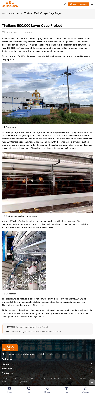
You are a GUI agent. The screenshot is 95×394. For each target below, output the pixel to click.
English (78, 4)
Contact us (81, 378)
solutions (15, 13)
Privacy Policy (21, 381)
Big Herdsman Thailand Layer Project (27, 327)
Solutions (55, 378)
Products (17, 378)
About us (30, 378)
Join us (68, 378)
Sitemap (5, 381)
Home (4, 13)
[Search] (65, 4)
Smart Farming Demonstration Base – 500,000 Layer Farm (33, 331)
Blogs (42, 378)
